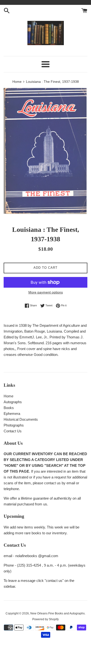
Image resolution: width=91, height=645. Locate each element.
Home (8, 396)
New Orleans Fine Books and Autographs (57, 613)
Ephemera (12, 413)
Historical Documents (21, 419)
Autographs (13, 402)
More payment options (45, 292)
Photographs (14, 425)
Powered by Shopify (45, 619)
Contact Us (13, 431)
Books (9, 408)
